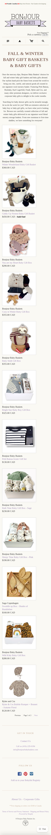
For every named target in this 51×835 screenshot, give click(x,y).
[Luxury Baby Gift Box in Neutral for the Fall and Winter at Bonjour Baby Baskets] (19, 289)
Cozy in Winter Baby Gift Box (16, 312)
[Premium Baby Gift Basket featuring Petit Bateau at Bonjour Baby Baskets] (19, 142)
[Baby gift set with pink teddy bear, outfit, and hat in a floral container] (19, 240)
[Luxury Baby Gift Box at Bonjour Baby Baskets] (19, 338)
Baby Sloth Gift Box (11, 361)
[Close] (48, 420)
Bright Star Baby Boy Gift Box (16, 410)
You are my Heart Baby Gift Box (17, 263)
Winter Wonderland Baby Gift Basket (19, 164)
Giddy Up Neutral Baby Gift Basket (18, 213)
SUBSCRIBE (25, 451)
